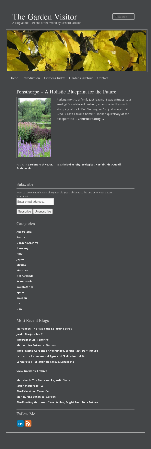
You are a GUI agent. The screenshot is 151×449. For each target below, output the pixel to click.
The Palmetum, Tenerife (33, 339)
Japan (20, 259)
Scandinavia (24, 281)
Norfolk (100, 164)
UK (51, 164)
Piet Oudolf (114, 164)
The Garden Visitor (44, 16)
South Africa (25, 287)
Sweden (22, 298)
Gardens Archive (81, 77)
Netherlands (25, 276)
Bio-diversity (72, 164)
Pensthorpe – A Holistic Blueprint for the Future (66, 91)
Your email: (23, 196)
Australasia (24, 232)
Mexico (21, 265)
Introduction (31, 77)
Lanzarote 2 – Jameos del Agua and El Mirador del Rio (51, 356)
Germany (22, 248)
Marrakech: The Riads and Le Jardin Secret (44, 328)
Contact (102, 77)
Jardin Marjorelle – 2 (29, 334)
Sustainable (24, 168)
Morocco (22, 270)
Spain (20, 292)
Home (13, 77)
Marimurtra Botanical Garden (36, 345)
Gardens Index (54, 77)
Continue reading (91, 119)
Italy (19, 254)
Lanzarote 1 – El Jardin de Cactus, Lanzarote (45, 361)
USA (19, 309)
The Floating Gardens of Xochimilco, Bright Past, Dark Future (57, 350)
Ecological (88, 164)
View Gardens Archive (32, 371)
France (21, 237)
